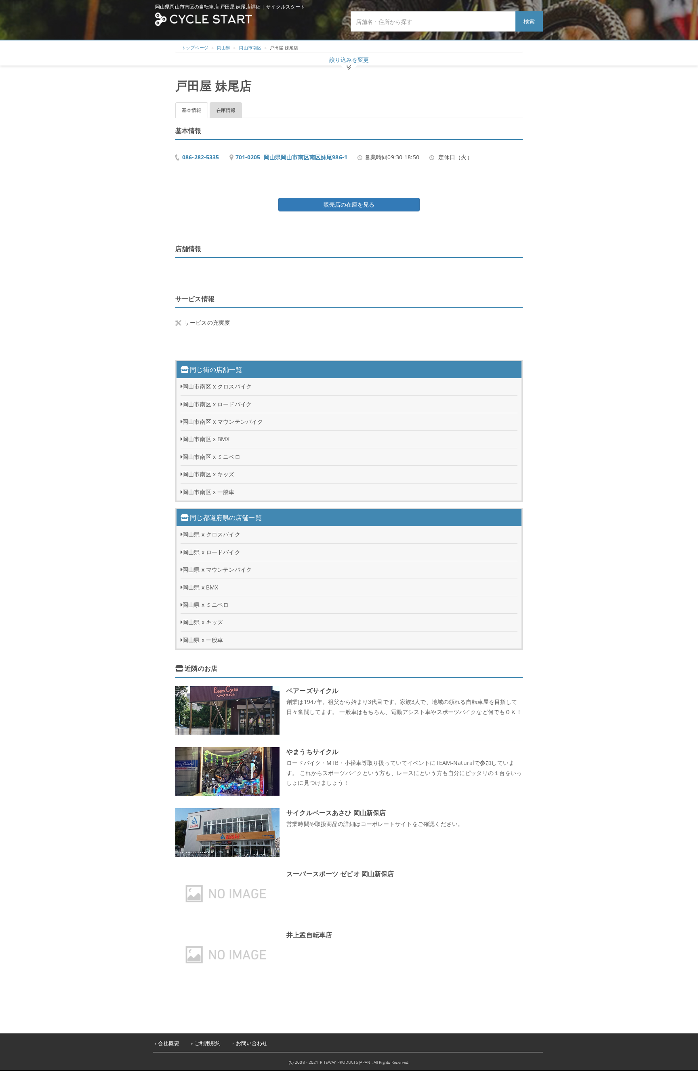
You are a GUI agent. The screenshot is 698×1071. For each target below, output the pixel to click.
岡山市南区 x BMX (206, 439)
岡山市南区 (250, 47)
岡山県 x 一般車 (203, 640)
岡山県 (223, 47)
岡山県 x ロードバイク (211, 552)
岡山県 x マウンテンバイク (217, 569)
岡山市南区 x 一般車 (208, 492)
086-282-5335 (200, 157)
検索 (529, 21)
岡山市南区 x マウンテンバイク (223, 421)
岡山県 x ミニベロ (206, 604)
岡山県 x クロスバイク (211, 534)
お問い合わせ (252, 1043)
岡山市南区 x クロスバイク (217, 386)
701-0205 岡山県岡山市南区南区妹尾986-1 (291, 157)
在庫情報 (226, 110)
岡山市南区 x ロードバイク (217, 404)
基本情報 (192, 110)
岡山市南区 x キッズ (208, 474)
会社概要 (168, 1043)
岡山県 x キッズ (203, 622)
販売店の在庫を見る (349, 204)
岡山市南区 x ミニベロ (211, 457)
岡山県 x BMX (200, 587)
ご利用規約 (207, 1043)
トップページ (194, 47)
